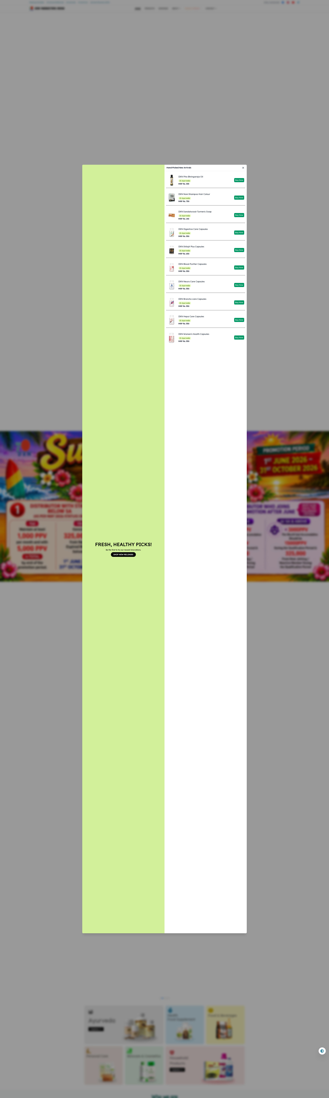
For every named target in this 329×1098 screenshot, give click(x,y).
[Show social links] (322, 1051)
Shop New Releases (123, 554)
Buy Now (239, 180)
